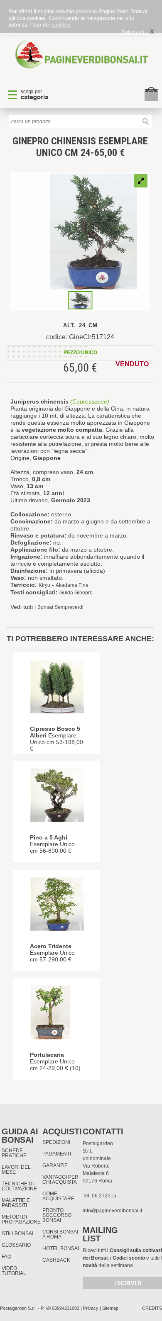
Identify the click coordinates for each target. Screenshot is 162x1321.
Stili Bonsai (17, 1233)
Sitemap (110, 1308)
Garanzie (55, 1165)
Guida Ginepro (76, 593)
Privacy (90, 1308)
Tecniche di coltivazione (19, 1186)
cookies (61, 25)
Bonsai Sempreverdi (60, 607)
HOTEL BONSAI (60, 1248)
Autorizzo (132, 32)
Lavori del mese (16, 1169)
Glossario (16, 1245)
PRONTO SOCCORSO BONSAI (56, 1215)
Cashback (56, 1260)
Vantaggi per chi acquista (60, 1179)
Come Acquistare (58, 1196)
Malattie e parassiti (16, 1202)
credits (152, 1308)
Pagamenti (56, 1154)
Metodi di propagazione (21, 1219)
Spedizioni (56, 1142)
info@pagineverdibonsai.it (112, 1211)
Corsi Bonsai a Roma (60, 1234)
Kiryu (44, 585)
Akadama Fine (72, 585)
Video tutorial (14, 1270)
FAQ (6, 1257)
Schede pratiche (14, 1153)
